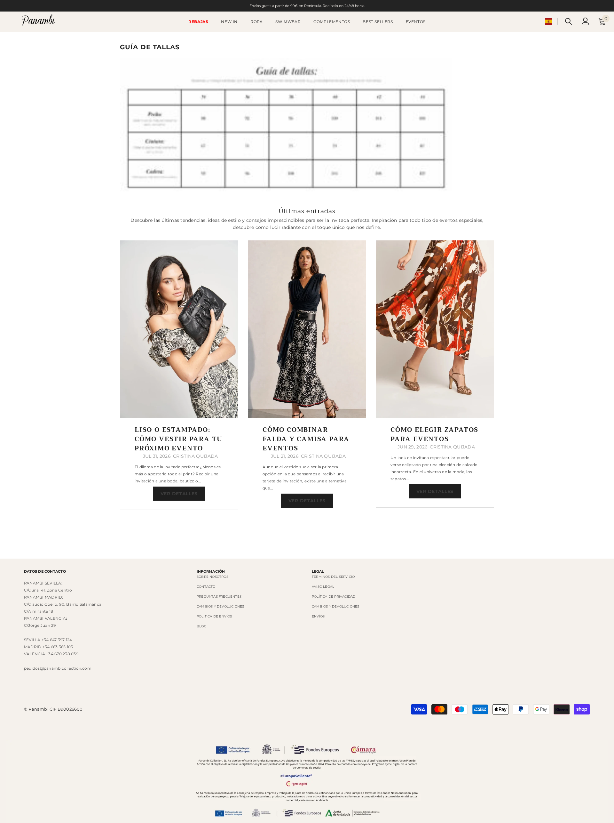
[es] (549, 21)
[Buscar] (568, 21)
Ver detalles (179, 493)
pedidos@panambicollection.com (57, 668)
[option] (179, 375)
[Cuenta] (585, 21)
